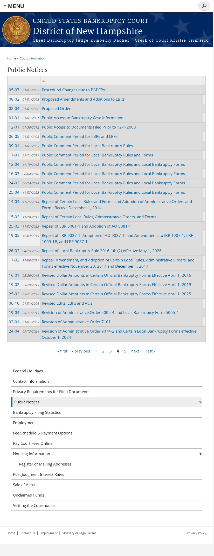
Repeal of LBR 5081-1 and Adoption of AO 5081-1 (86, 226)
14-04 (14, 201)
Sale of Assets (25, 484)
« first (62, 351)
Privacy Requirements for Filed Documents (51, 391)
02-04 (14, 108)
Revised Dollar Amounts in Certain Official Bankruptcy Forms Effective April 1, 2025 (116, 293)
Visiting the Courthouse (33, 505)
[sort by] (43, 80)
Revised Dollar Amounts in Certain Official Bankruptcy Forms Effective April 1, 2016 (116, 275)
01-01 (14, 117)
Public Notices (26, 401)
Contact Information (31, 381)
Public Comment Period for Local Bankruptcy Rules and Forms (97, 154)
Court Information (32, 58)
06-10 (14, 303)
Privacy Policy (196, 533)
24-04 (14, 331)
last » (150, 351)
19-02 (14, 284)
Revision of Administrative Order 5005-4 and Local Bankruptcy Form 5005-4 (110, 312)
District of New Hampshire (88, 31)
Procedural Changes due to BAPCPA (73, 89)
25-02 (14, 293)
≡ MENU (13, 6)
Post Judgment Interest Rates (38, 474)
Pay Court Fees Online (32, 443)
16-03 (14, 173)
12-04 (14, 164)
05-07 (14, 89)
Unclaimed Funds (28, 495)
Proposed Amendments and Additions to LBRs (83, 99)
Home (11, 58)
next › (136, 351)
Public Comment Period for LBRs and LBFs (80, 136)
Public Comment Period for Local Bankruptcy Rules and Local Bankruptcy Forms (113, 164)
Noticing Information (31, 453)
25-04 (14, 192)
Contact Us (27, 533)
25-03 (14, 226)
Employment (24, 422)
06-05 (14, 136)
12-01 (14, 127)
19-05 (14, 235)
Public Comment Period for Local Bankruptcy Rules (87, 145)
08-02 (14, 99)
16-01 (14, 275)
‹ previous (81, 351)
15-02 (14, 216)
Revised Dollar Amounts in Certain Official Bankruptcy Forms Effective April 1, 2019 (116, 284)
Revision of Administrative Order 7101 (76, 321)
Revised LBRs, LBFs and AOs (67, 303)
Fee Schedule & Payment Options (42, 432)
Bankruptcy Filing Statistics (37, 412)
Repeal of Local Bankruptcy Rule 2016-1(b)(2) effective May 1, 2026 (102, 250)
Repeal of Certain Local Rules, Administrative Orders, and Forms (99, 216)
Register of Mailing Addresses (45, 464)
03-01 (14, 321)
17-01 (14, 154)
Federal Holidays (28, 370)
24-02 (14, 182)
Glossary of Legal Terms (79, 533)
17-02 (14, 259)
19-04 (14, 312)
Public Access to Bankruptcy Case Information (82, 117)
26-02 (14, 250)
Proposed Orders (57, 108)
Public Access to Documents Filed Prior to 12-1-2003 (89, 127)
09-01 (14, 145)
